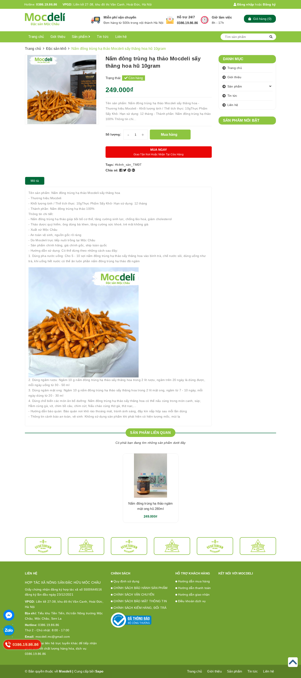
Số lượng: (113, 134)
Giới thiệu (57, 37)
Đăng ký (269, 4)
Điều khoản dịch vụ (192, 601)
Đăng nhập (245, 4)
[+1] (133, 170)
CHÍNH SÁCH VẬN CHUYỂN (133, 594)
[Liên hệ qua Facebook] (8, 615)
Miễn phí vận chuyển (120, 17)
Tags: (110, 164)
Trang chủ (36, 37)
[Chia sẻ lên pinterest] (130, 170)
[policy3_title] (204, 20)
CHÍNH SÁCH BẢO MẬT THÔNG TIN (140, 601)
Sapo (99, 671)
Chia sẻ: (112, 170)
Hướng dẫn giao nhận (194, 594)
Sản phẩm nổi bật (241, 120)
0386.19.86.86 (46, 4)
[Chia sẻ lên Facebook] (121, 170)
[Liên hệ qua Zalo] (8, 630)
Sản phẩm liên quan (150, 433)
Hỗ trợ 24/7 (186, 17)
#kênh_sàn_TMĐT (128, 164)
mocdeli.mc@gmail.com (47, 636)
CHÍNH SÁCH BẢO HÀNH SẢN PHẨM (140, 588)
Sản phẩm (80, 37)
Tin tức (103, 37)
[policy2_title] (170, 20)
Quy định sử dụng (126, 581)
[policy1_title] (95, 20)
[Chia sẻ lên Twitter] (125, 170)
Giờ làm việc (222, 17)
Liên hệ (121, 37)
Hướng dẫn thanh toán (194, 588)
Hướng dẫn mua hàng (194, 581)
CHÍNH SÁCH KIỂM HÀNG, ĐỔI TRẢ (139, 607)
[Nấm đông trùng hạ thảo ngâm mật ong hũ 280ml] (150, 475)
